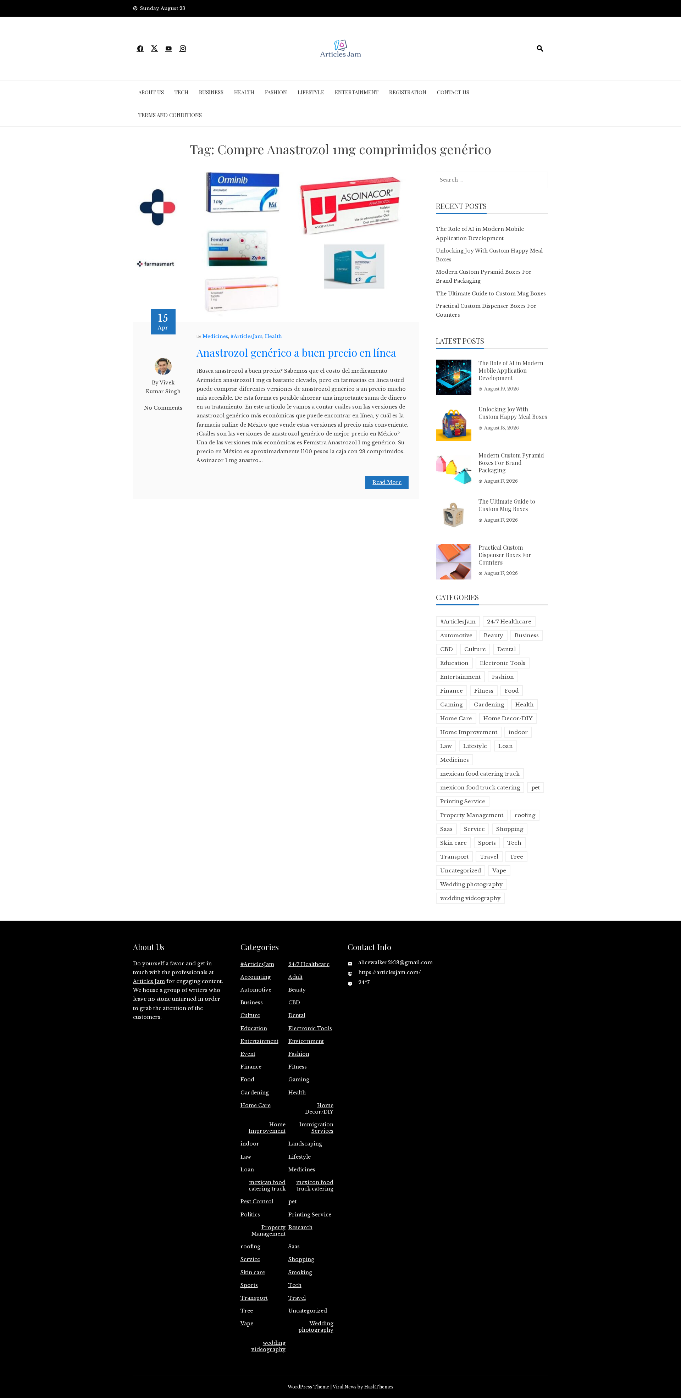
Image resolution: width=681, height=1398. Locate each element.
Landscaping (305, 1144)
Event (247, 1054)
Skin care (453, 842)
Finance (451, 690)
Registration (407, 92)
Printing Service (462, 801)
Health (244, 92)
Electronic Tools (502, 663)
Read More (387, 482)
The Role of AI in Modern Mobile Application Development (510, 370)
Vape (499, 870)
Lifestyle (311, 92)
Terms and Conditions (170, 114)
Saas (446, 829)
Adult (295, 977)
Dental (506, 649)
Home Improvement (468, 732)
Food (512, 690)
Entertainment (356, 92)
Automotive (456, 635)
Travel (489, 856)
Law (446, 746)
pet (535, 787)
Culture (475, 649)
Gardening (489, 704)
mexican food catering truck (480, 773)
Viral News (344, 1386)
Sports (487, 842)
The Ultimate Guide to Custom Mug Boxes (491, 293)
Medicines (215, 336)
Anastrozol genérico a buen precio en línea (296, 352)
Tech (181, 92)
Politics (250, 1214)
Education (454, 663)
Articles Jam (149, 981)
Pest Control (256, 1201)
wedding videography (470, 898)
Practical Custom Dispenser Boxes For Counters (504, 555)
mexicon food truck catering (480, 787)
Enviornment (306, 1041)
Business (211, 92)
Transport (454, 856)
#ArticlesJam (246, 336)
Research (300, 1227)
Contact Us (453, 92)
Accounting (255, 977)
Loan (505, 746)
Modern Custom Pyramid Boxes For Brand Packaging (511, 462)
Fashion (276, 92)
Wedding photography (471, 884)
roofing (525, 815)
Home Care (456, 718)
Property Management (471, 815)
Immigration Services (316, 1127)
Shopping (509, 829)
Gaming (451, 704)
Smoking (300, 1272)
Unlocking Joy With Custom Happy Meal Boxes (512, 412)
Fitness (483, 690)
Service (474, 829)
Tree (516, 856)
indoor (518, 732)
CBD (446, 649)
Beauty (493, 635)
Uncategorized (460, 870)
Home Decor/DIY (507, 718)
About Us (151, 92)
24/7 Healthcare (509, 621)
